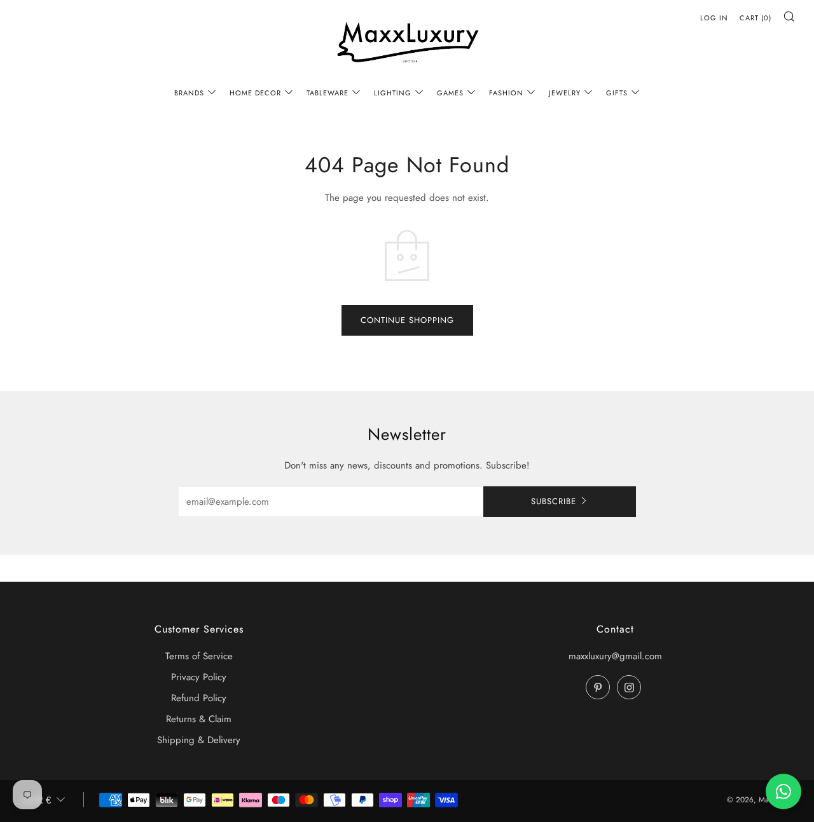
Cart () (755, 18)
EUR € (37, 800)
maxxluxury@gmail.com (615, 656)
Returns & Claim (198, 719)
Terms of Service (199, 656)
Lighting (392, 93)
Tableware (327, 93)
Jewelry (565, 93)
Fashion (506, 93)
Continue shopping (407, 320)
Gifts (617, 93)
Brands (189, 93)
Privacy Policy (198, 677)
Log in (714, 18)
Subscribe (553, 501)
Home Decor (255, 93)
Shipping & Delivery (198, 740)
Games (450, 93)
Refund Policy (198, 698)
